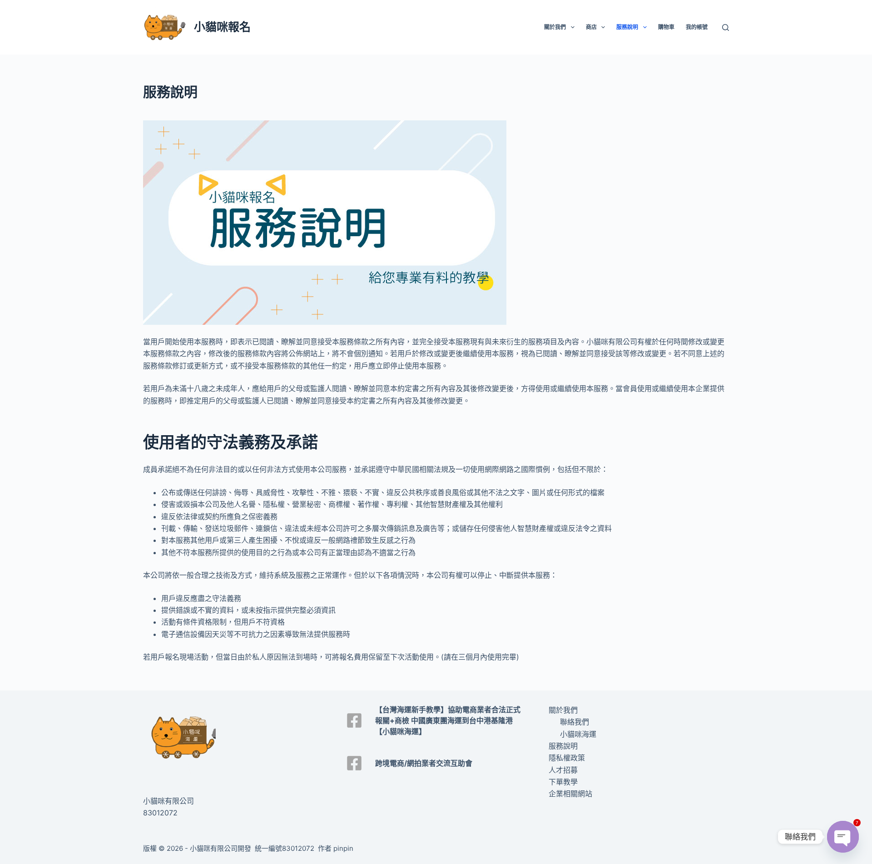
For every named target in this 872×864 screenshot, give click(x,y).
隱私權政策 (567, 757)
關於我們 (555, 27)
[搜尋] (725, 27)
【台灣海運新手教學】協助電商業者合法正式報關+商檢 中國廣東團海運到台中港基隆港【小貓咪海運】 (447, 720)
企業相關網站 (570, 793)
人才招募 (563, 770)
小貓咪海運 (578, 734)
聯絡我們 (574, 721)
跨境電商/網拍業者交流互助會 (423, 763)
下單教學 (563, 781)
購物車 (666, 27)
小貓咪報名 (222, 27)
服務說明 (627, 27)
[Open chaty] (843, 837)
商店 (591, 27)
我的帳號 (697, 27)
